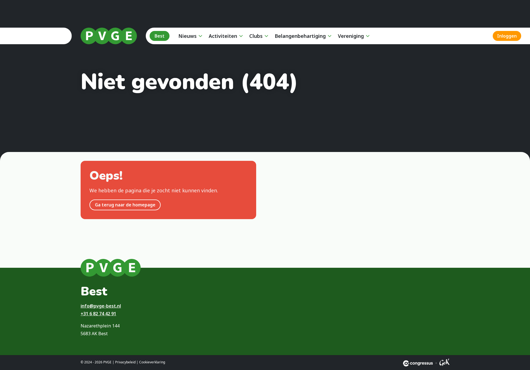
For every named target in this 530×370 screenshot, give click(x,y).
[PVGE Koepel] (109, 36)
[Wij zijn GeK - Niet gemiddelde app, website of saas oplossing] (444, 363)
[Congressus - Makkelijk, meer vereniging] (418, 363)
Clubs (256, 36)
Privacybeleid (125, 362)
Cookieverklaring (152, 362)
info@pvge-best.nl (101, 306)
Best (160, 36)
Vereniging (351, 36)
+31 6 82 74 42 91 (98, 314)
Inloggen (507, 36)
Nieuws (187, 36)
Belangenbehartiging (300, 36)
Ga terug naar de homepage (125, 205)
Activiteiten (223, 36)
